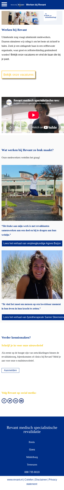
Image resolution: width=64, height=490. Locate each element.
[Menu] (4, 5)
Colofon (29, 479)
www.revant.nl (15, 479)
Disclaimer (41, 479)
